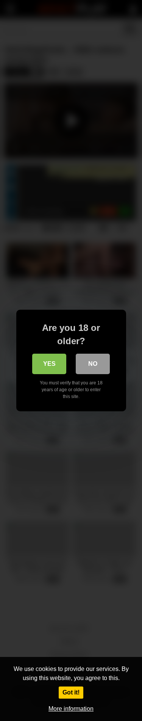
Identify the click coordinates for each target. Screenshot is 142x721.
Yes (49, 363)
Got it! (71, 692)
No (92, 363)
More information (71, 708)
